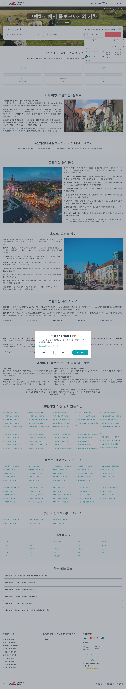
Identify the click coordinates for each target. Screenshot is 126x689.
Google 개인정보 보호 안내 (48, 346)
